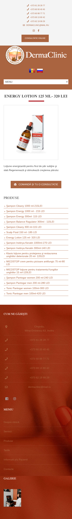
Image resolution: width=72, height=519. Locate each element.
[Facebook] (38, 31)
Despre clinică (11, 422)
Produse (8, 440)
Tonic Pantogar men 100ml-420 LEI (25, 293)
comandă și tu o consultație (37, 184)
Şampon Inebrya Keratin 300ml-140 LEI (28, 248)
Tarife (7, 450)
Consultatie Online (35, 38)
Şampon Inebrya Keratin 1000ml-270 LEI (29, 242)
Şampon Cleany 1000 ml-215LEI (24, 205)
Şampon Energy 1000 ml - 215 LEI (25, 211)
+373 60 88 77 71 (37, 13)
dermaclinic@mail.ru (37, 25)
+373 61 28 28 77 (37, 5)
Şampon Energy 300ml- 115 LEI (24, 216)
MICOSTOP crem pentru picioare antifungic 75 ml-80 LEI (35, 263)
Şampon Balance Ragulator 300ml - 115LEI (30, 221)
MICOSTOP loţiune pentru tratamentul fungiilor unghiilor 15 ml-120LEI (32, 271)
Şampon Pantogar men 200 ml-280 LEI (28, 282)
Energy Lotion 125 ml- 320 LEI (23, 237)
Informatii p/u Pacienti (16, 459)
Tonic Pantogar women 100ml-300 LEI (27, 288)
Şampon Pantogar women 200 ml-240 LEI (29, 277)
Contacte (9, 469)
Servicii (8, 431)
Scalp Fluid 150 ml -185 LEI (21, 232)
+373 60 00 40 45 (37, 9)
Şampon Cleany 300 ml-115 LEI (23, 227)
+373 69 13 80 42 (37, 17)
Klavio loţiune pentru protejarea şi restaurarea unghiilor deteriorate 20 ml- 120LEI (31, 255)
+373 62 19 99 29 (37, 21)
